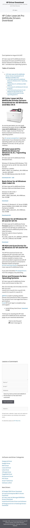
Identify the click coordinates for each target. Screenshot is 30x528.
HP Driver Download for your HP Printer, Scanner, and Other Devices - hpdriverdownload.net (15, 522)
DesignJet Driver (7, 461)
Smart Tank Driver (7, 481)
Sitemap (18, 524)
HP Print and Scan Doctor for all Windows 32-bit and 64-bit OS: (16, 90)
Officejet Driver (6, 472)
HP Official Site (17, 420)
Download (5, 201)
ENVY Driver (5, 465)
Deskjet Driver (6, 463)
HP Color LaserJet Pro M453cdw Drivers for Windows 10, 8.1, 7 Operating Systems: (17, 81)
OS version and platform (12, 138)
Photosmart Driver (7, 476)
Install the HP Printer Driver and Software (14, 501)
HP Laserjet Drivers (20, 271)
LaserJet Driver (6, 468)
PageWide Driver (7, 474)
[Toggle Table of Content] (3, 72)
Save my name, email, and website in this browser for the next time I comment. (15, 395)
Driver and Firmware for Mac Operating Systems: (15, 93)
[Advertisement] (15, 39)
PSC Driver (5, 478)
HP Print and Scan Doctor (9, 265)
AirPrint (4, 296)
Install (4, 303)
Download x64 (6, 215)
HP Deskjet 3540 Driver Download (12, 491)
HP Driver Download (15, 2)
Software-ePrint (7, 483)
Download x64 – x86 (8, 178)
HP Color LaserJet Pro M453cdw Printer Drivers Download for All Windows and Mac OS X (15, 75)
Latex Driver (5, 470)
